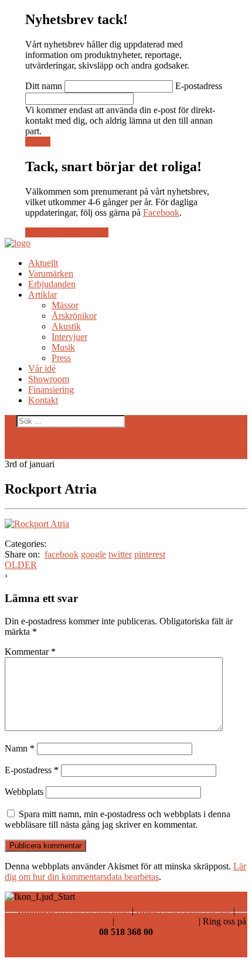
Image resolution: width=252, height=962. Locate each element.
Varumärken (50, 273)
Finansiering (51, 390)
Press (61, 358)
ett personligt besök (183, 911)
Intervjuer (69, 337)
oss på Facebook (156, 921)
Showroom (48, 379)
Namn (20, 748)
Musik (63, 347)
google (93, 554)
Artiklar (42, 295)
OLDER (21, 565)
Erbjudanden (52, 284)
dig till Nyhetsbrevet (58, 921)
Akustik (66, 326)
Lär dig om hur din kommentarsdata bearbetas (125, 871)
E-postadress (198, 86)
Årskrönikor (74, 316)
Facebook (161, 212)
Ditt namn (43, 86)
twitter (120, 554)
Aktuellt (43, 263)
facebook (62, 554)
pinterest (149, 554)
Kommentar (30, 652)
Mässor (65, 305)
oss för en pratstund (74, 911)
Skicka (37, 142)
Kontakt (43, 400)
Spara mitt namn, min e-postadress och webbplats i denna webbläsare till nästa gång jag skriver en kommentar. (117, 819)
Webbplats (24, 792)
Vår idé (42, 368)
